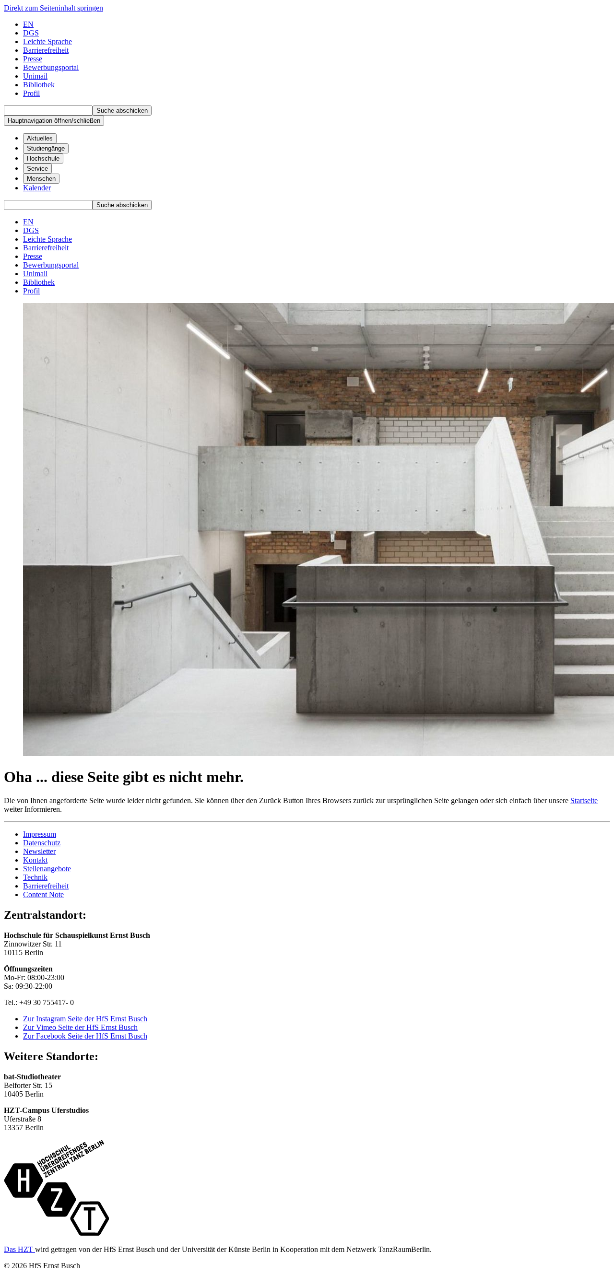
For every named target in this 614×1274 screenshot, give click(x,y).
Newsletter (39, 851)
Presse (32, 59)
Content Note (43, 894)
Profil (31, 93)
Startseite (584, 800)
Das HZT (19, 1249)
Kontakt (35, 860)
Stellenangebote (47, 869)
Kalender (37, 188)
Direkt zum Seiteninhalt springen (53, 8)
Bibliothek (39, 85)
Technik (35, 877)
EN (28, 24)
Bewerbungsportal (51, 67)
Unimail (35, 76)
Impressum (39, 834)
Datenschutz (41, 843)
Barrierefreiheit (46, 886)
